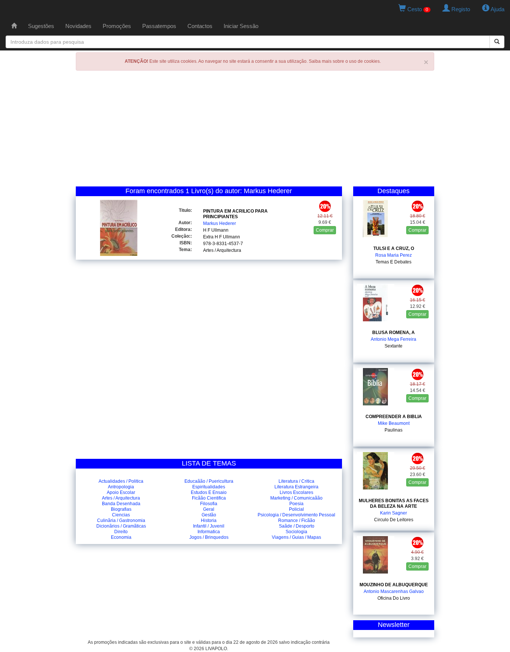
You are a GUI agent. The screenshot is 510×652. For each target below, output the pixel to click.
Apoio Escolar (121, 492)
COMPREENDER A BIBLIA (394, 416)
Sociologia (296, 531)
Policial (296, 509)
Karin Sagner (393, 513)
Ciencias (121, 514)
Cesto (417, 9)
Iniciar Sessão (241, 26)
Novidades (78, 26)
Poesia (296, 503)
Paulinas (393, 430)
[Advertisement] (255, 130)
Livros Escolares (296, 492)
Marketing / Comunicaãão (296, 498)
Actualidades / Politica (121, 481)
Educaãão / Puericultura (208, 481)
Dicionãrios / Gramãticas (121, 526)
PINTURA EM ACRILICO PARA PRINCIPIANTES (235, 213)
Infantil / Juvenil (208, 526)
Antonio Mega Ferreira (393, 339)
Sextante (393, 346)
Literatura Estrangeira (296, 486)
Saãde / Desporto (296, 526)
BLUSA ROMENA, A (393, 332)
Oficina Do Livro (393, 598)
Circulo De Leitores (393, 519)
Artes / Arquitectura (222, 250)
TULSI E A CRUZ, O (393, 248)
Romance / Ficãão (296, 520)
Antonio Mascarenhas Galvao (394, 591)
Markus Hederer (219, 223)
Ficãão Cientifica (209, 498)
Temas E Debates (393, 262)
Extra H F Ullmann (221, 237)
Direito (121, 531)
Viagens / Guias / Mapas (296, 537)
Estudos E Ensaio (209, 492)
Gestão (209, 514)
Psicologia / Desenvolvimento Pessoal (296, 514)
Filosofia (208, 503)
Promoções (117, 26)
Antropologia (121, 486)
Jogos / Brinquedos (208, 537)
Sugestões (41, 26)
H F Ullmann (215, 230)
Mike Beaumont (394, 423)
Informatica (209, 531)
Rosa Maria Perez (393, 255)
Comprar (325, 230)
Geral (208, 509)
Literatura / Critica (296, 481)
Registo (460, 9)
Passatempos (159, 26)
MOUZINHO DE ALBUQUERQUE (394, 584)
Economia (121, 537)
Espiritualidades (208, 486)
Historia (209, 520)
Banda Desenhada (121, 503)
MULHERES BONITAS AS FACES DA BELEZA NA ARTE (394, 503)
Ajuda (496, 9)
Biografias (121, 509)
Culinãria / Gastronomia (121, 520)
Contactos (199, 26)
